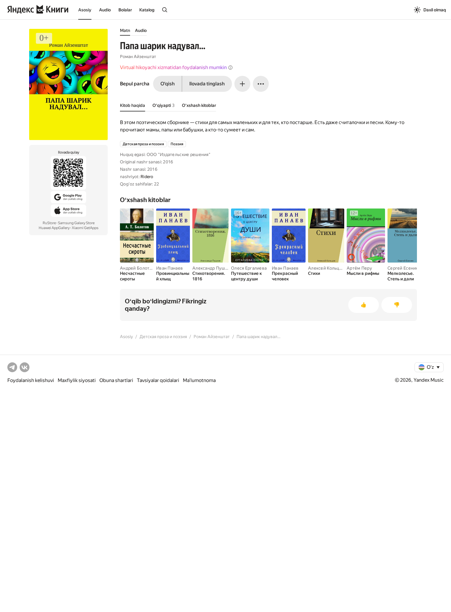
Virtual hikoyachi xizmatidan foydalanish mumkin (173, 67)
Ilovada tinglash (207, 84)
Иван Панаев (169, 268)
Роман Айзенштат (138, 56)
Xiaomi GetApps (85, 228)
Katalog (146, 9)
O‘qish (167, 84)
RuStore (49, 223)
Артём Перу (359, 268)
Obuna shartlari (116, 380)
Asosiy (84, 9)
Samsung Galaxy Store (76, 223)
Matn (125, 30)
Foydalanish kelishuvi (30, 380)
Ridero (147, 176)
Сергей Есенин (402, 268)
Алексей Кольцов (326, 268)
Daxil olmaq (434, 9)
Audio (105, 9)
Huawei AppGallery (54, 228)
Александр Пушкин (212, 268)
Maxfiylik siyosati (77, 380)
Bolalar (125, 9)
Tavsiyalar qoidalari (158, 380)
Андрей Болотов (137, 268)
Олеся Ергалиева (249, 268)
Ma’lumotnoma (199, 380)
